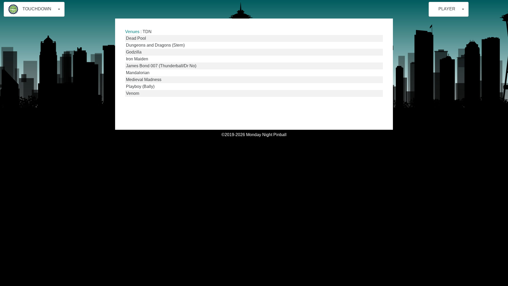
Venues (132, 31)
